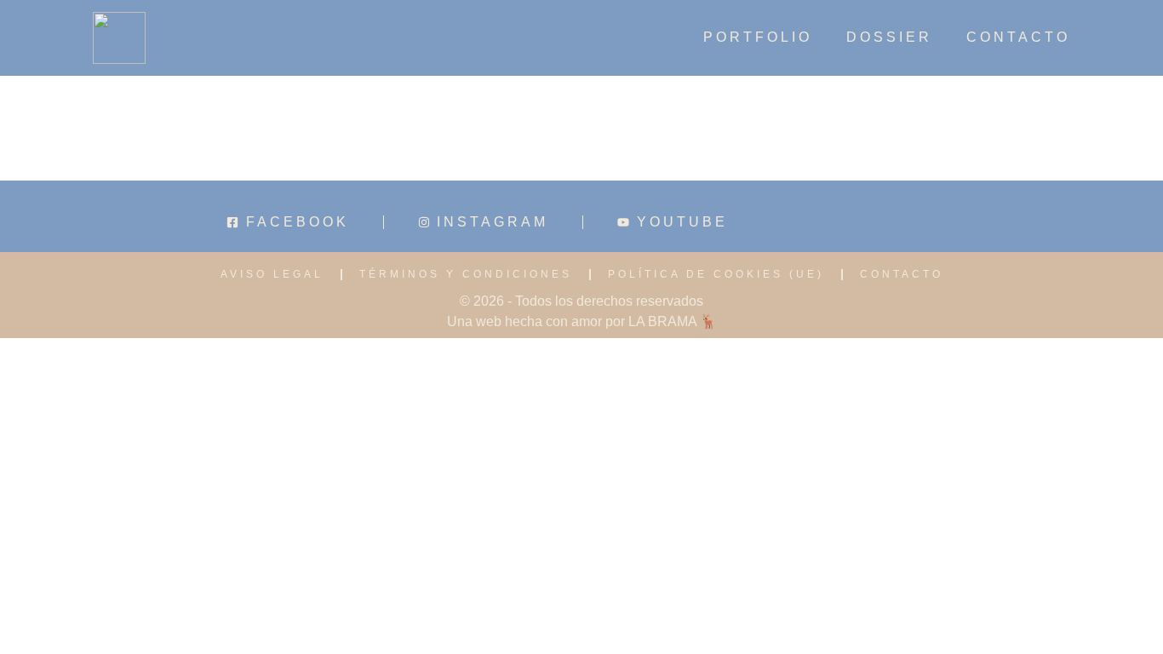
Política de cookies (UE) (716, 274)
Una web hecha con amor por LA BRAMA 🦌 (582, 321)
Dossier (889, 37)
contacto (1018, 37)
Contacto (901, 274)
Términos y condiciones (465, 274)
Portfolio (757, 37)
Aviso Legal (272, 274)
